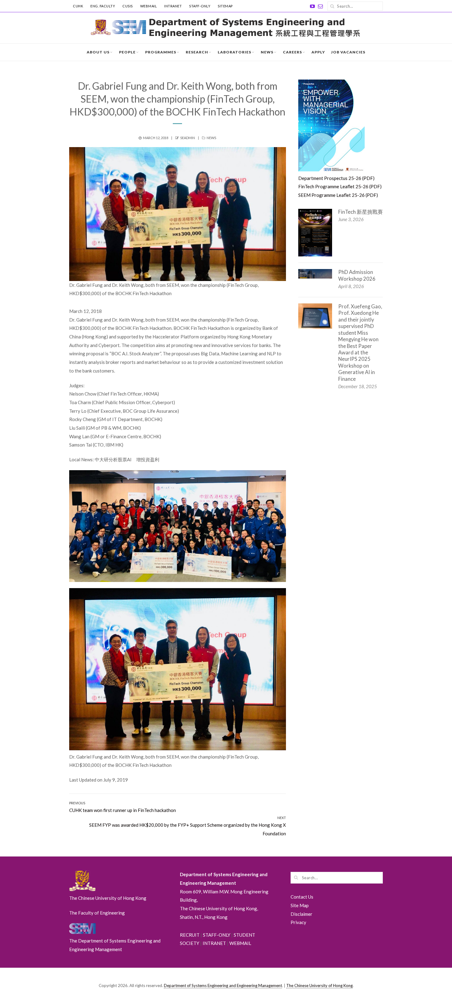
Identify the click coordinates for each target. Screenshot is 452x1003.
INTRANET (173, 6)
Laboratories (234, 52)
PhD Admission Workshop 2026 (356, 275)
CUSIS (127, 6)
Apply (318, 52)
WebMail (148, 6)
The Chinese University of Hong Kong (319, 985)
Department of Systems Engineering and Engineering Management (223, 985)
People (127, 52)
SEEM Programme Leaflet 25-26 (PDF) (338, 195)
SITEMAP (225, 6)
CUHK (78, 6)
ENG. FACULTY (102, 6)
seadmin (187, 138)
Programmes (160, 52)
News (267, 52)
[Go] (332, 6)
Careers (292, 52)
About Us (98, 52)
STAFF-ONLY (199, 6)
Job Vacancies (348, 52)
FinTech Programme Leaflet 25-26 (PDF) (340, 186)
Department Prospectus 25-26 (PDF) (336, 178)
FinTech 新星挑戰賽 (360, 212)
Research (197, 52)
